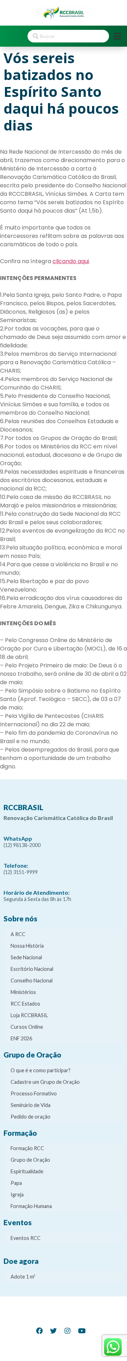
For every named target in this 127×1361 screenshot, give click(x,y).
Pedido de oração (30, 1117)
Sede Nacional (26, 957)
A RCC (18, 934)
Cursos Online (27, 1027)
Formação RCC (27, 1148)
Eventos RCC (26, 1238)
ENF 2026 (21, 1038)
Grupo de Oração (30, 1160)
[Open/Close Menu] (117, 36)
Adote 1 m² (23, 1277)
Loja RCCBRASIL (29, 1015)
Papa (16, 1183)
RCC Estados (25, 1004)
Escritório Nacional (32, 969)
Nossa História (27, 946)
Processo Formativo (34, 1093)
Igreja (17, 1194)
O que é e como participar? (41, 1070)
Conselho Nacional (32, 980)
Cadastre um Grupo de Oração (45, 1082)
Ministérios (23, 992)
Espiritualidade (27, 1171)
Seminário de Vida (30, 1105)
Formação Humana (31, 1206)
